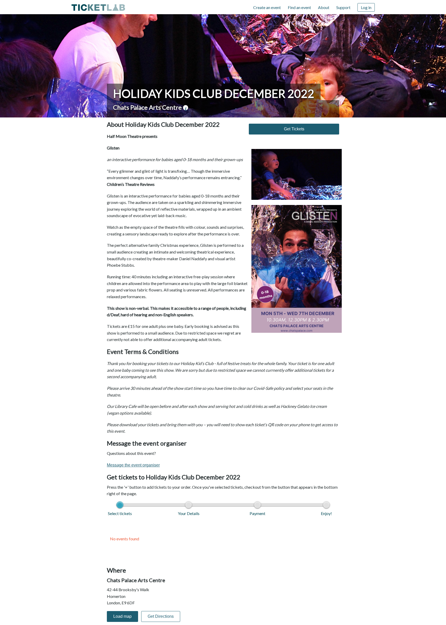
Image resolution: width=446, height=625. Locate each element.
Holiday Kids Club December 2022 (213, 93)
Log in (366, 7)
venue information (185, 107)
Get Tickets (294, 129)
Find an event (299, 7)
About (323, 7)
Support (343, 7)
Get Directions (161, 616)
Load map (122, 616)
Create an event (267, 7)
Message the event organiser (133, 465)
